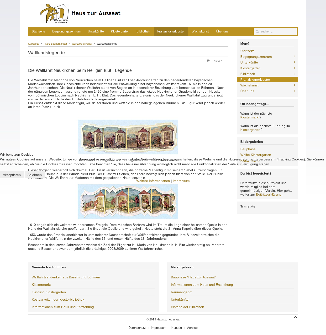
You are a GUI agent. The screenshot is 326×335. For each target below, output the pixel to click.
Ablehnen (34, 175)
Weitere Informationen (153, 181)
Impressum (181, 181)
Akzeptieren (12, 175)
